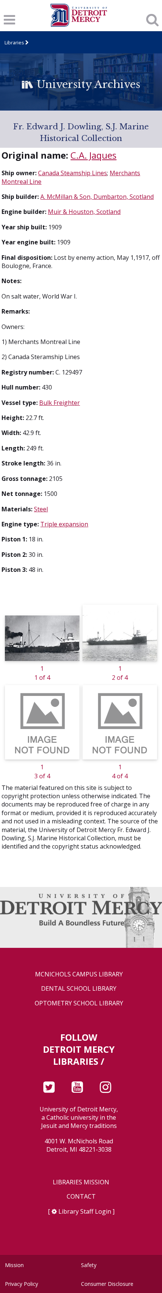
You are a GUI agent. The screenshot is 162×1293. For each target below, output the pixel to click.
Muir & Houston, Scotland (84, 212)
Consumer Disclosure (107, 1283)
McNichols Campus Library (79, 974)
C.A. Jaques (93, 155)
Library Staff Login (84, 1211)
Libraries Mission (81, 1182)
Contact (81, 1196)
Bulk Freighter (59, 403)
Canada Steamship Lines (72, 173)
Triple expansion (64, 524)
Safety (88, 1265)
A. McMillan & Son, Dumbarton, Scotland (97, 197)
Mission (14, 1265)
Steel (41, 509)
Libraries (14, 42)
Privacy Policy (21, 1283)
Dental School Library (78, 988)
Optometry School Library (79, 1003)
